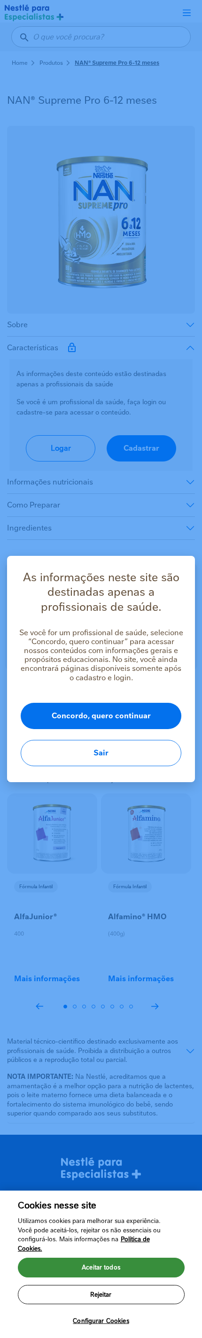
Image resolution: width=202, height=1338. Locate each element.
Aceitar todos (101, 1267)
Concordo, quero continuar (101, 716)
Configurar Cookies (101, 1321)
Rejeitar (100, 1295)
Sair (101, 753)
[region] (101, 1264)
